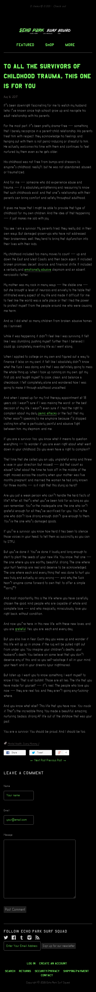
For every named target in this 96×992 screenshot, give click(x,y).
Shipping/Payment (76, 971)
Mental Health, (15, 743)
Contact (47, 975)
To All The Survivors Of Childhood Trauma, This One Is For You (47, 76)
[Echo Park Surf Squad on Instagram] (29, 937)
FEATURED (25, 45)
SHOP (49, 45)
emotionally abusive (37, 270)
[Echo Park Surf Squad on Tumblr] (21, 937)
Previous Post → (56, 760)
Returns (25, 971)
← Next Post (38, 760)
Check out (59, 6)
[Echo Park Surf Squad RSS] (37, 937)
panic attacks (47, 413)
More (70, 45)
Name (7, 786)
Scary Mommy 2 (31, 743)
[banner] (48, 31)
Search (10, 971)
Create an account (53, 963)
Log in (31, 963)
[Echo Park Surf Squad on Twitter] (6, 937)
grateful (20, 629)
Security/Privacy (47, 971)
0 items (40, 6)
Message (8, 834)
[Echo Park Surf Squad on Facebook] (14, 937)
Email (7, 810)
